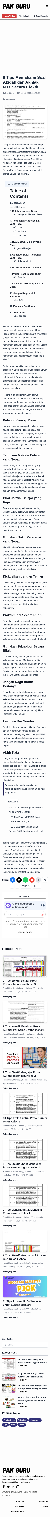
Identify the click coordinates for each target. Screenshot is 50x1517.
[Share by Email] (32, 880)
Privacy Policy (17, 1511)
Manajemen (35, 1420)
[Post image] (25, 966)
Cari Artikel (7, 1339)
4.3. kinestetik (19, 235)
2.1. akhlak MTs (17, 207)
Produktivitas (9, 1420)
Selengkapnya (10, 997)
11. (23, 306)
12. (17, 312)
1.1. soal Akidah (17, 203)
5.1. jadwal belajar (22, 248)
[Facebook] (3, 1487)
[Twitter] (8, 1487)
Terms (45, 1506)
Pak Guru (23, 1492)
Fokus (21, 1424)
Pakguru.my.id (9, 145)
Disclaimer (19, 1506)
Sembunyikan (25, 932)
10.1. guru (18, 300)
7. (26, 268)
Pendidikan (10, 99)
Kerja (13, 1424)
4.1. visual (18, 227)
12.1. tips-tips (19, 316)
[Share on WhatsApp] (25, 880)
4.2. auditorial (19, 231)
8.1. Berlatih (19, 277)
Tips (5, 1424)
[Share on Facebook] (12, 880)
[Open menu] (47, 6)
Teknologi (22, 1420)
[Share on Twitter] (19, 880)
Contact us (43, 1501)
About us (20, 1501)
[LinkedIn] (13, 1487)
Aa (45, 880)
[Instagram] (17, 1487)
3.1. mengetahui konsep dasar (27, 214)
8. (25, 274)
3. (24, 211)
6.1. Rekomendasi (22, 261)
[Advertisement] (25, 48)
